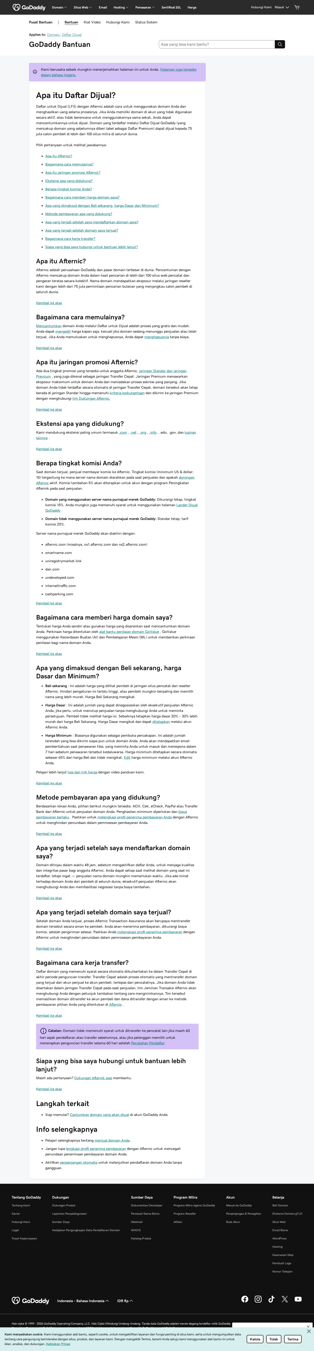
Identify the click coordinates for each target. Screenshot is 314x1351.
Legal (15, 1230)
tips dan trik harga (82, 772)
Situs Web (278, 1221)
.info (153, 432)
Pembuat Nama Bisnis (145, 1213)
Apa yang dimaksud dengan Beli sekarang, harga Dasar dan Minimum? (102, 205)
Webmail (137, 1221)
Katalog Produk (141, 1238)
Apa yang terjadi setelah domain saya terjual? (81, 230)
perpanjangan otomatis (78, 1162)
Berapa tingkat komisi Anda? (68, 189)
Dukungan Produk (63, 1205)
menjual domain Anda (112, 1140)
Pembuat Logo (281, 1263)
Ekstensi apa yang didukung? (69, 181)
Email (103, 7)
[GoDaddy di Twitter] (285, 1302)
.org (143, 432)
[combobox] (217, 44)
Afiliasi (178, 1221)
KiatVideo (92, 22)
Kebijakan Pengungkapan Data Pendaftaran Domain (86, 1230)
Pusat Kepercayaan (24, 1238)
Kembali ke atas (49, 303)
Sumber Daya (61, 1221)
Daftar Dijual (72, 34)
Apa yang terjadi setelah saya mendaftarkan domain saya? (91, 222)
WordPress (279, 1238)
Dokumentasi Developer (147, 1205)
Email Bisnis (280, 1230)
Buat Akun (233, 1221)
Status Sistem (146, 22)
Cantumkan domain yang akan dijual (99, 1114)
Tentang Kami (21, 1205)
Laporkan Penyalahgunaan (69, 1213)
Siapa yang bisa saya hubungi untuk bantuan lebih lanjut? (91, 247)
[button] (308, 1327)
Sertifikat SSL (171, 7)
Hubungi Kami (118, 22)
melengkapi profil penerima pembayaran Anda (134, 817)
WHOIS (136, 1230)
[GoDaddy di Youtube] (298, 1302)
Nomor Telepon (282, 1271)
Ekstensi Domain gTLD (287, 1213)
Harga (192, 7)
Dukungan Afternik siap (93, 1078)
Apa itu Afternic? (58, 156)
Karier (16, 1213)
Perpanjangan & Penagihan (243, 1213)
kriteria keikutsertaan (127, 393)
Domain (53, 34)
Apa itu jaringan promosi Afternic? (72, 172)
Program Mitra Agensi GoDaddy (194, 1205)
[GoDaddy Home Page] (31, 1301)
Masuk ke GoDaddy (239, 1205)
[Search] (280, 44)
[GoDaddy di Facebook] (245, 1302)
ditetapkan (161, 721)
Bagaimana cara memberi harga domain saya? (82, 197)
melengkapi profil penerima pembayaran (149, 932)
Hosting (277, 1246)
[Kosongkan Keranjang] (297, 7)
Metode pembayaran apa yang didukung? (78, 214)
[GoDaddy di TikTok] (271, 1302)
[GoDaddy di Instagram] (258, 1302)
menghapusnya (156, 337)
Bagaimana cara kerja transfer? (70, 238)
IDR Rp (122, 1301)
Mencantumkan (49, 326)
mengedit (63, 331)
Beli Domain (280, 1205)
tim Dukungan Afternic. (91, 398)
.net (133, 432)
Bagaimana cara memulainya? (69, 164)
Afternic (115, 1004)
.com (123, 432)
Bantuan (71, 22)
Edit (127, 757)
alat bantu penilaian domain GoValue (129, 631)
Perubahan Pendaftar (147, 1043)
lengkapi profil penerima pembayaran (96, 1148)
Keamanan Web (282, 1254)
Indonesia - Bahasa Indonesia (80, 1301)
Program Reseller (185, 1213)
